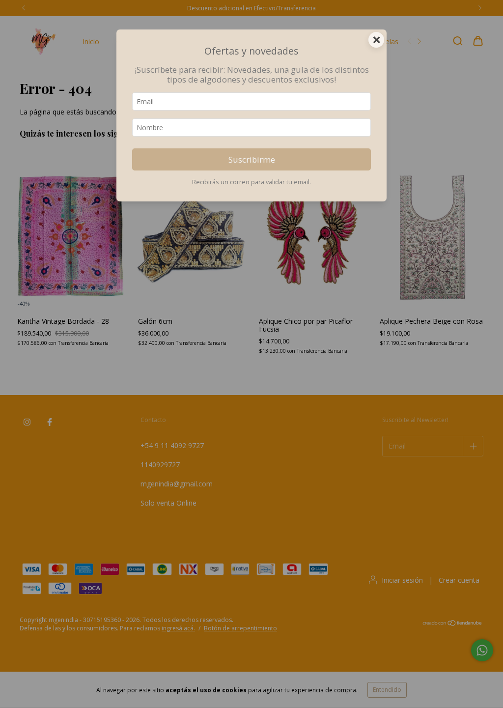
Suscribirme (251, 159)
